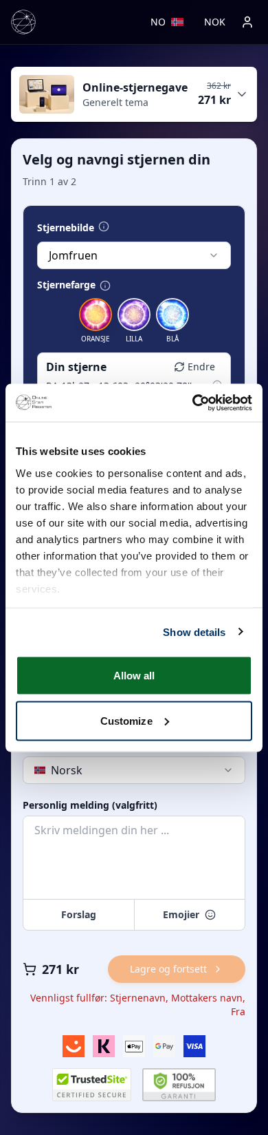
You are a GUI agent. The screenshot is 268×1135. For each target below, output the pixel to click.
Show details (194, 631)
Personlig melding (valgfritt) (90, 805)
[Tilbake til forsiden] (23, 22)
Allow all (134, 675)
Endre (201, 366)
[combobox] (134, 255)
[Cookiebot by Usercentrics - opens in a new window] (192, 403)
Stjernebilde (65, 228)
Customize (126, 720)
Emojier (181, 914)
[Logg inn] (247, 22)
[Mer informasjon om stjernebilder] (103, 226)
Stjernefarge (66, 285)
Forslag (78, 914)
